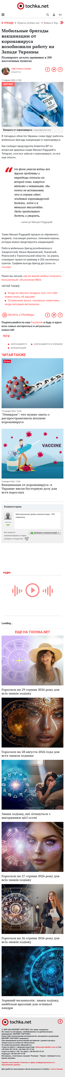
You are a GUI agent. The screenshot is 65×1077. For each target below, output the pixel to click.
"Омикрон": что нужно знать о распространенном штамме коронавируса (26, 418)
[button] (54, 14)
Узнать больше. (56, 1069)
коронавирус (19, 344)
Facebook (37, 322)
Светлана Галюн (21, 69)
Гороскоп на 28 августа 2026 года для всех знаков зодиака (30, 754)
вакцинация (18, 348)
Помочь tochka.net (28, 22)
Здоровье (8, 84)
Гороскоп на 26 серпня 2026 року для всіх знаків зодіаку (30, 940)
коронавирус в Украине (48, 344)
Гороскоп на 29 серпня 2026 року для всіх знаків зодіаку (30, 691)
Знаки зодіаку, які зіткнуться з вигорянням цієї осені (26, 816)
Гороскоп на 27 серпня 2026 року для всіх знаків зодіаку (30, 878)
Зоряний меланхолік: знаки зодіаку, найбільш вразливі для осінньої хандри (30, 1004)
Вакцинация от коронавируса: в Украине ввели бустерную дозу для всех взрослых (29, 488)
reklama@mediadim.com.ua (46, 1047)
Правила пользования (10, 1062)
